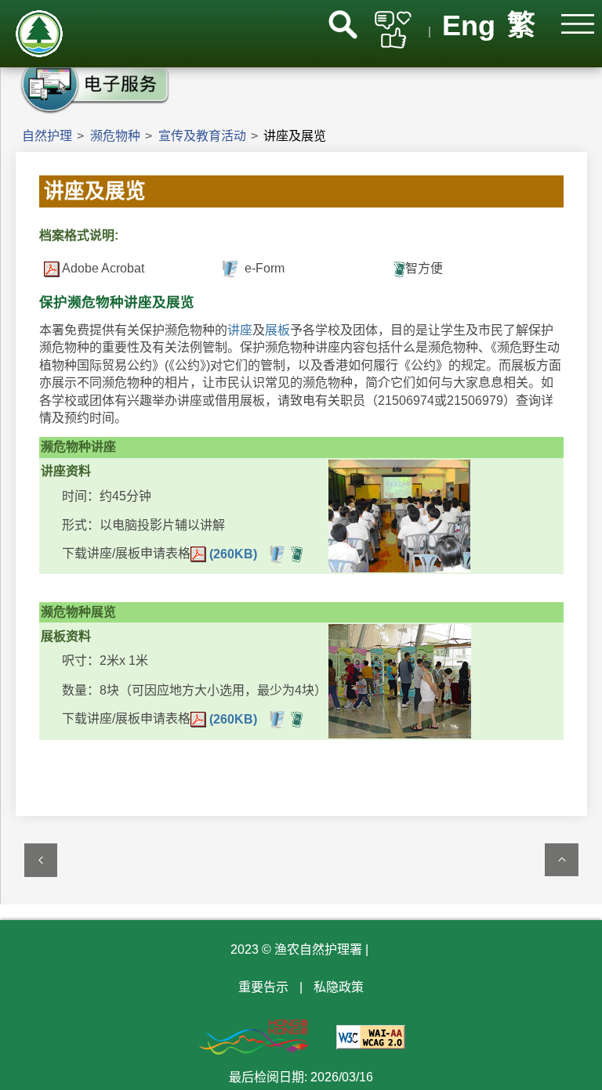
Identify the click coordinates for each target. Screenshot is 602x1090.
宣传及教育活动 (202, 136)
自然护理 (47, 136)
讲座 (239, 330)
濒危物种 (115, 136)
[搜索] (343, 24)
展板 (277, 330)
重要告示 (263, 987)
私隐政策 (339, 987)
